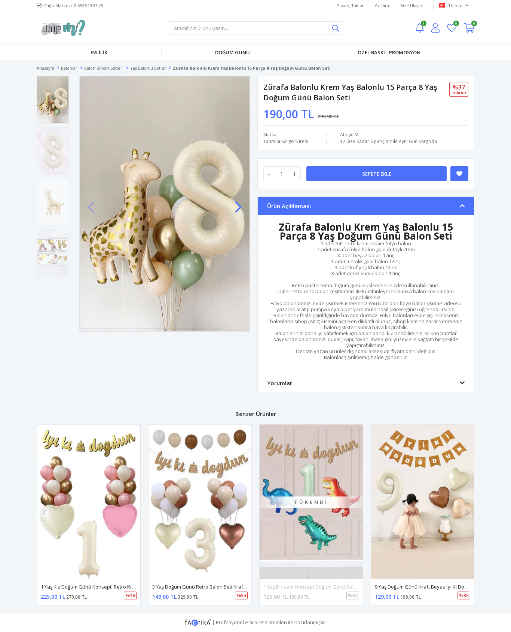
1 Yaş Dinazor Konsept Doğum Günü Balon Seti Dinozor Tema (332, 586)
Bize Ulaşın (411, 5)
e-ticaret (254, 622)
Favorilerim (455, 24)
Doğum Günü (232, 52)
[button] (238, 203)
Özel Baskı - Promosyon (389, 52)
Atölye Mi (349, 134)
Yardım (381, 5)
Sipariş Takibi (350, 5)
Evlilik (99, 52)
